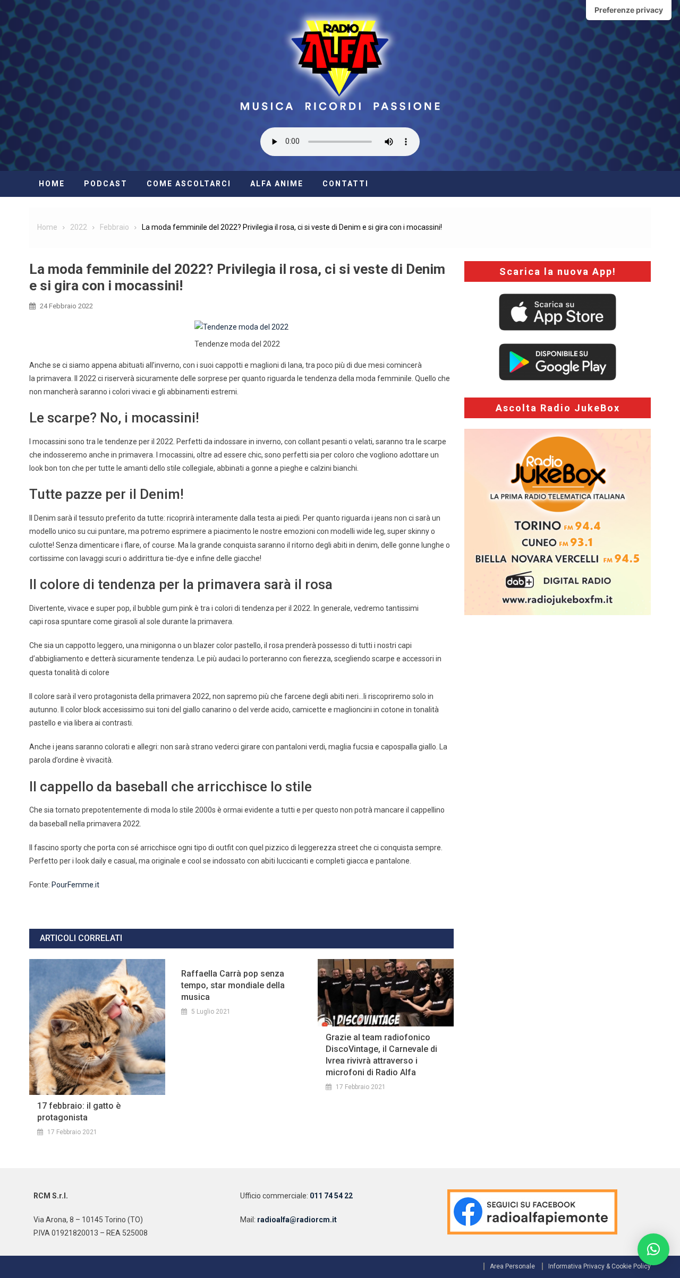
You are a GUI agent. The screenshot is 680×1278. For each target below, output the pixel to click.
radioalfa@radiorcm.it (297, 1219)
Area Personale (512, 1266)
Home (52, 183)
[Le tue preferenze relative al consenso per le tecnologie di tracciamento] (629, 10)
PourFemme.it (75, 884)
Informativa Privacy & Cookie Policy (599, 1266)
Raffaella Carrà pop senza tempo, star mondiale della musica (233, 985)
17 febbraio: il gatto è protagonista (79, 1111)
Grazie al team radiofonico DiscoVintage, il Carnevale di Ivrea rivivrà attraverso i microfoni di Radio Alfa (381, 1054)
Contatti (345, 183)
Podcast (106, 183)
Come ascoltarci (189, 183)
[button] (653, 1249)
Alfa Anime (276, 183)
